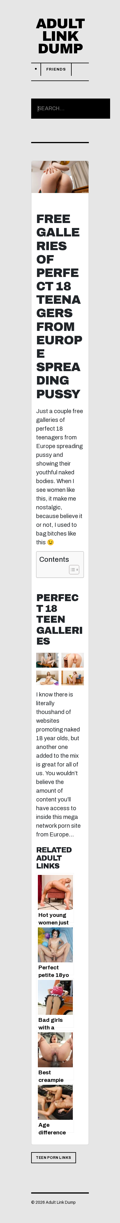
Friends (56, 69)
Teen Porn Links (53, 1158)
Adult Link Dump (60, 36)
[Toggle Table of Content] (71, 570)
